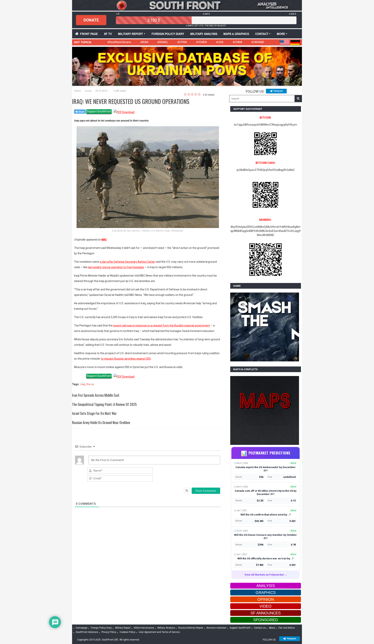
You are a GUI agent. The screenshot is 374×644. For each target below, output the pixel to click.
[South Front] (187, 5)
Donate (91, 20)
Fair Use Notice (286, 627)
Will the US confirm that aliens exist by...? (266, 514)
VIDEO (265, 606)
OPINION (265, 599)
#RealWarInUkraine (119, 42)
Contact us (260, 627)
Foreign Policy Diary (101, 627)
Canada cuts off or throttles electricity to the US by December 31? (265, 492)
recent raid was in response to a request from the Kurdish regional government (161, 325)
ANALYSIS (265, 586)
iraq (82, 384)
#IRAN (144, 42)
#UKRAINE (257, 42)
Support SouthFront (99, 111)
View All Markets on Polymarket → (265, 574)
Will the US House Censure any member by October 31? (265, 536)
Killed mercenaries (144, 627)
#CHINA (237, 42)
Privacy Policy (108, 632)
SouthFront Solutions (87, 632)
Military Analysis (203, 34)
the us (90, 384)
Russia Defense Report (190, 627)
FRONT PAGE (89, 34)
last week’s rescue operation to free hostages (116, 267)
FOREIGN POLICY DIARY (168, 34)
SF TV (108, 34)
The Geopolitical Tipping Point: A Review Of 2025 (104, 404)
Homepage (81, 627)
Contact (261, 34)
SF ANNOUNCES (266, 613)
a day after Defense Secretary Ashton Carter (127, 261)
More (281, 34)
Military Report (130, 34)
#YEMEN (201, 42)
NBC (104, 239)
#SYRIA (182, 42)
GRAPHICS (266, 592)
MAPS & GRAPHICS (236, 34)
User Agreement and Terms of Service (159, 632)
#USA (219, 42)
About (272, 627)
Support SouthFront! (240, 627)
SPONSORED (265, 620)
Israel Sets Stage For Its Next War (94, 413)
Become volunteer (216, 627)
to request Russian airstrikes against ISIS (126, 358)
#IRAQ (77, 91)
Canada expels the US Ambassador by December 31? (266, 469)
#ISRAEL (162, 42)
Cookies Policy (127, 632)
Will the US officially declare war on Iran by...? (265, 558)
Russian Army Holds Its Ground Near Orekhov (101, 422)
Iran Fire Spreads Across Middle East (95, 395)
